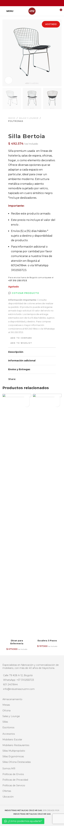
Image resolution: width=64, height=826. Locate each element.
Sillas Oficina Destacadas (16, 762)
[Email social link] (28, 3)
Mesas (6, 704)
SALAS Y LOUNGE (29, 118)
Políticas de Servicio (13, 785)
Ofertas (6, 791)
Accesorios (8, 733)
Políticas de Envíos (13, 774)
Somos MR (8, 768)
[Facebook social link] (24, 3)
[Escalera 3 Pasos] (47, 516)
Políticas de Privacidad (15, 779)
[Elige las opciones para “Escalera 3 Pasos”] (57, 404)
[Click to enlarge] (8, 80)
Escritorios (8, 727)
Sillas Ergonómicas (13, 756)
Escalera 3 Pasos (47, 640)
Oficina (6, 710)
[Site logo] (32, 10)
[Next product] (18, 128)
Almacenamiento (12, 699)
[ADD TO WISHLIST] (27, 398)
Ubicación (8, 796)
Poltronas (15, 121)
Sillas (5, 721)
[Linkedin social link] (36, 3)
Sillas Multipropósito (13, 750)
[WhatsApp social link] (40, 3)
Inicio (11, 118)
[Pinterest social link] (32, 3)
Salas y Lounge (11, 716)
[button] (5, 53)
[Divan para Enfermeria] (16, 516)
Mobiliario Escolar (12, 739)
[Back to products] (14, 128)
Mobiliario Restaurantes (15, 745)
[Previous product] (10, 128)
